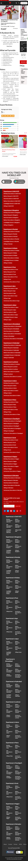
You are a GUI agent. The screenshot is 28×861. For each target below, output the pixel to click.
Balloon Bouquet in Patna (10, 404)
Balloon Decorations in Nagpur (11, 466)
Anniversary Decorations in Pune (12, 281)
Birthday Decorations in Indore (11, 383)
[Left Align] (2, 116)
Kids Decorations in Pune (10, 274)
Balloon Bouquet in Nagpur (10, 461)
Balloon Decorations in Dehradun (12, 485)
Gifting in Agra (7, 298)
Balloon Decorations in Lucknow (11, 371)
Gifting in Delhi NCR (9, 206)
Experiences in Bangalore (11, 210)
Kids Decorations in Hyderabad (11, 350)
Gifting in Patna (7, 412)
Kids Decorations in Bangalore (11, 217)
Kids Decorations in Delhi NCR (11, 198)
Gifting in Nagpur (8, 468)
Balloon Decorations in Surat (11, 447)
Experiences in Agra (9, 286)
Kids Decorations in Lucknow (11, 369)
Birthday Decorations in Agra (11, 288)
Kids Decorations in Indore (10, 388)
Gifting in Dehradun (8, 487)
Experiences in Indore (10, 381)
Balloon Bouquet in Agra (9, 290)
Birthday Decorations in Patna (11, 402)
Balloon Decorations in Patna (11, 409)
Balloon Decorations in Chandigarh (12, 428)
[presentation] (1, 146)
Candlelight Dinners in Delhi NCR (12, 203)
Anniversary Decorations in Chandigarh (13, 433)
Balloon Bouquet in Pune (10, 272)
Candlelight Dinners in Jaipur (11, 317)
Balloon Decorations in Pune (11, 276)
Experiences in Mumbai (11, 229)
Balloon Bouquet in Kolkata (10, 253)
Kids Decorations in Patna (10, 407)
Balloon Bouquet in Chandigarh (11, 423)
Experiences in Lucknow (11, 362)
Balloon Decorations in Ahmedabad (12, 333)
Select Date (22, 54)
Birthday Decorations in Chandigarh (12, 421)
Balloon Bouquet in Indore (10, 385)
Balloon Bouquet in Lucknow (11, 366)
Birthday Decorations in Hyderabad (12, 345)
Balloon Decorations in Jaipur (11, 314)
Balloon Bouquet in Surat (10, 442)
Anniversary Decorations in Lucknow (13, 376)
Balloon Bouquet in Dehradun (11, 480)
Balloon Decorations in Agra (10, 295)
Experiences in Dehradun (11, 475)
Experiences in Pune (10, 267)
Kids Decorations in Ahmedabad (11, 331)
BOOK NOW (24, 62)
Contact (10, 844)
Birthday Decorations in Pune (11, 269)
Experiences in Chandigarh (12, 418)
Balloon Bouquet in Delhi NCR (11, 196)
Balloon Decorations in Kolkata (11, 258)
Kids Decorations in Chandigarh (11, 426)
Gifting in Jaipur (7, 319)
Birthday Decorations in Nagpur (11, 459)
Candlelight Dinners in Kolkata (11, 260)
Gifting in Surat (7, 450)
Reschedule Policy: (24, 77)
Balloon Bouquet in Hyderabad (11, 347)
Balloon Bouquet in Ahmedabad (11, 328)
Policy (24, 844)
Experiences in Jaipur (10, 305)
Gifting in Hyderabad (9, 357)
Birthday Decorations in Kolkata (11, 250)
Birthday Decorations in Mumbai (12, 231)
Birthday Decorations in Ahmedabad (12, 326)
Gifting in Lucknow (8, 374)
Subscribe (17, 506)
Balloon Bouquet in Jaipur (10, 309)
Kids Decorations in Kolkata (10, 255)
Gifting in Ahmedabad (9, 336)
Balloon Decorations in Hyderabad (12, 352)
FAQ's (20, 844)
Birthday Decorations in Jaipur (11, 307)
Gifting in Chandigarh (9, 431)
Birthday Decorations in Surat (11, 440)
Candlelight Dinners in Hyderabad (12, 355)
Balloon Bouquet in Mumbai (10, 234)
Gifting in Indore (8, 393)
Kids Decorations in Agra (10, 293)
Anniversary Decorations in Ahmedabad (13, 338)
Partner (15, 844)
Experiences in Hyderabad (11, 343)
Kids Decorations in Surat (10, 445)
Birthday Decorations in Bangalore (12, 212)
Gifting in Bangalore (8, 225)
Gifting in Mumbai (8, 244)
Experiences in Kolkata (10, 248)
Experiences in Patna (10, 400)
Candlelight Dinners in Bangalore (12, 222)
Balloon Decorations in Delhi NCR (12, 201)
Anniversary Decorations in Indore (12, 395)
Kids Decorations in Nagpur (10, 464)
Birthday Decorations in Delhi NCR (12, 193)
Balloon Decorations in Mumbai (11, 239)
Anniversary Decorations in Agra (12, 300)
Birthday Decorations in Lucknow (12, 364)
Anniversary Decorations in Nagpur (12, 471)
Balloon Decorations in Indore (11, 390)
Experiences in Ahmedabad (12, 324)
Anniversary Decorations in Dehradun (13, 490)
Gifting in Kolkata (8, 263)
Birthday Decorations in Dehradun (12, 477)
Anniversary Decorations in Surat (12, 452)
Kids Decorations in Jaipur (10, 312)
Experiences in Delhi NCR (11, 191)
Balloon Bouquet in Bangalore (11, 215)
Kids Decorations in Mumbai (11, 236)
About (5, 844)
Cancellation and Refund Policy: (24, 71)
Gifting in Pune (7, 279)
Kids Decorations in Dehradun (11, 482)
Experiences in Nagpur (10, 456)
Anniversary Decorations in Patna (12, 414)
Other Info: (22, 82)
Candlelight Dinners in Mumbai (11, 241)
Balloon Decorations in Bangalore (12, 220)
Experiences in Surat (10, 437)
